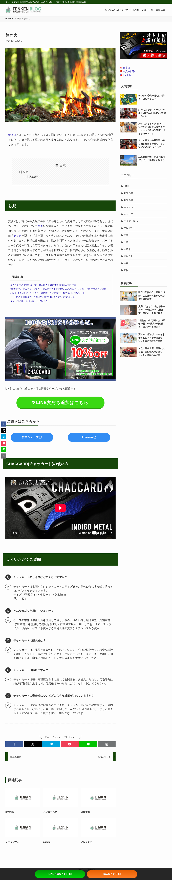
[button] (14, 744)
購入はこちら (110, 873)
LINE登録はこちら (58, 873)
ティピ (17, 235)
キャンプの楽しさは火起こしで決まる (29, 301)
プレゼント (130, 228)
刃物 (126, 242)
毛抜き (127, 249)
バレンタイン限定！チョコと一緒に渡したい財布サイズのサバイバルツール (47, 293)
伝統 (126, 235)
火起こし (128, 256)
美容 (126, 263)
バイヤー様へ (131, 221)
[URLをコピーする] (107, 744)
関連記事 (33, 176)
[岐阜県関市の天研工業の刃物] (23, 9)
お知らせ (128, 193)
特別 (40, 226)
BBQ (126, 186)
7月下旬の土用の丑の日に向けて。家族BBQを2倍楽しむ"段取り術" (43, 297)
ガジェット (130, 207)
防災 (126, 270)
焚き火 (12, 134)
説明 (25, 172)
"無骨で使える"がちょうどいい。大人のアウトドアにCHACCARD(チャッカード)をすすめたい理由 (58, 289)
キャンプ (128, 214)
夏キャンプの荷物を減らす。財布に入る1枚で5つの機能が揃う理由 (43, 285)
